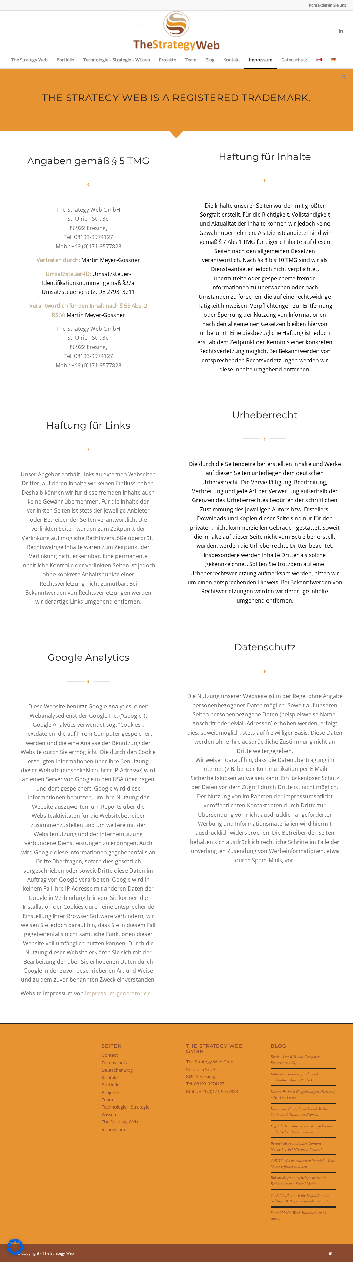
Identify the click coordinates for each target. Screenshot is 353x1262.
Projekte (110, 1092)
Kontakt (110, 1077)
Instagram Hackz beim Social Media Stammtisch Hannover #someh (299, 1111)
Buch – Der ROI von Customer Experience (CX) (295, 1059)
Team (107, 1099)
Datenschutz (115, 1063)
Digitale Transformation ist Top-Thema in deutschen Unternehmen (301, 1128)
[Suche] (341, 77)
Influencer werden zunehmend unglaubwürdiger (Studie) (294, 1076)
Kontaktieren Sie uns (327, 5)
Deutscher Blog (117, 1070)
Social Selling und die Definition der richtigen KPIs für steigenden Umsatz (300, 1198)
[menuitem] (325, 5)
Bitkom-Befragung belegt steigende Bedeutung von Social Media (298, 1180)
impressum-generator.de (118, 993)
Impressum (113, 1129)
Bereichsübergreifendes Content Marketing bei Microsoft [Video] (296, 1146)
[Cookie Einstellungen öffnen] (15, 1253)
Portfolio (111, 1085)
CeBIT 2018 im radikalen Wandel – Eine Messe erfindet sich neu (303, 1163)
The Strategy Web (120, 1122)
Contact (110, 1055)
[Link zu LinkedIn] (341, 31)
